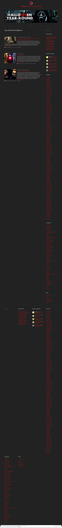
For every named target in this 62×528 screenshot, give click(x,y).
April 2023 (48, 143)
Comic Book (6, 462)
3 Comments (18, 80)
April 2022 (48, 161)
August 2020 (48, 193)
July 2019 (48, 215)
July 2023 (48, 138)
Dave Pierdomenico (8, 47)
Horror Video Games (50, 247)
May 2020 (48, 198)
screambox (48, 269)
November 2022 (49, 151)
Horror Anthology (49, 240)
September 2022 (49, 388)
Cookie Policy (19, 526)
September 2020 (49, 191)
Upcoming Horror (49, 283)
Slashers (47, 272)
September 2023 (49, 134)
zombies (47, 288)
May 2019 (48, 218)
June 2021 (48, 176)
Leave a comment (18, 47)
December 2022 (49, 149)
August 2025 (48, 96)
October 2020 (48, 190)
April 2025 (48, 102)
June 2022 (48, 158)
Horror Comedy (49, 242)
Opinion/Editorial (23, 37)
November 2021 (49, 168)
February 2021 (49, 183)
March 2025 (48, 104)
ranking (47, 264)
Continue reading (7, 46)
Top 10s (23, 53)
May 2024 (48, 121)
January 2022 (48, 166)
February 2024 (49, 126)
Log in (47, 297)
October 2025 (48, 92)
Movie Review (48, 254)
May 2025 (48, 101)
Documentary (48, 230)
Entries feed (48, 298)
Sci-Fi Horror (28, 37)
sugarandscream (52, 59)
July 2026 (48, 79)
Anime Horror (49, 227)
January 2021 (48, 185)
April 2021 (48, 180)
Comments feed (49, 300)
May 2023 (48, 141)
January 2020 (48, 205)
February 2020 (49, 203)
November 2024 (49, 111)
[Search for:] (10, 309)
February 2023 (49, 146)
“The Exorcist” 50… (52, 64)
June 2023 (48, 139)
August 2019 (48, 213)
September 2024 (49, 114)
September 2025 (49, 94)
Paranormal (48, 262)
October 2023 (48, 133)
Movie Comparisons (50, 250)
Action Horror (49, 225)
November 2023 (49, 131)
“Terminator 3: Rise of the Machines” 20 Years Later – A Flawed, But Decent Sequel (29, 39)
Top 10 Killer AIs (20, 55)
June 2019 (48, 217)
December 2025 (49, 89)
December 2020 (49, 186)
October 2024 (48, 112)
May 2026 (48, 82)
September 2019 (49, 212)
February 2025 (49, 106)
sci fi (47, 265)
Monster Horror (49, 249)
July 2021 (48, 175)
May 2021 (48, 178)
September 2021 (49, 171)
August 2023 (48, 136)
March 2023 (48, 144)
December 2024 (49, 109)
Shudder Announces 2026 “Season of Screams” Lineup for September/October (51, 37)
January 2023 (48, 148)
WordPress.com (49, 302)
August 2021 (48, 173)
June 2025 (48, 99)
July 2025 (48, 97)
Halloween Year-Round (31, 6)
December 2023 (49, 129)
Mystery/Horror (49, 255)
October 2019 (48, 210)
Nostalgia (18, 37)
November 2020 (49, 188)
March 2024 (48, 124)
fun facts (47, 235)
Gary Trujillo (51, 69)
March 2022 (48, 163)
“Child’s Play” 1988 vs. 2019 (23, 71)
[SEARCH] (31, 25)
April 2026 (48, 84)
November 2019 (49, 208)
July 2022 (48, 156)
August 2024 (48, 116)
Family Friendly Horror (50, 232)
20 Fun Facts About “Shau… (53, 60)
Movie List (48, 252)
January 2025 (48, 107)
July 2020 (48, 195)
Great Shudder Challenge (51, 237)
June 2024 (48, 119)
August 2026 (48, 77)
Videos (47, 287)
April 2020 (48, 200)
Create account (49, 295)
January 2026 (48, 87)
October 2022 (48, 153)
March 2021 (48, 181)
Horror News (48, 245)
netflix (47, 257)
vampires (48, 285)
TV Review (48, 280)
